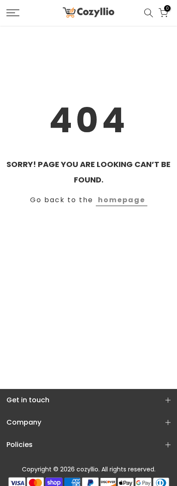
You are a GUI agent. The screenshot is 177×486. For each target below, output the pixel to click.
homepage (121, 200)
